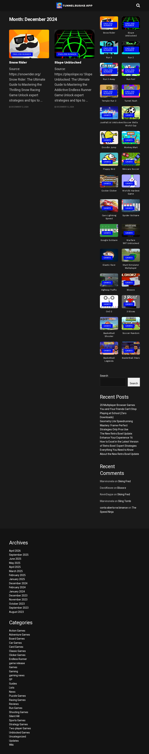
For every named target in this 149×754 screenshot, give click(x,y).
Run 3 (109, 57)
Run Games (15, 708)
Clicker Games (17, 655)
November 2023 (18, 599)
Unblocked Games (19, 732)
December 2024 (18, 583)
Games (107, 115)
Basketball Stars (131, 358)
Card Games (16, 646)
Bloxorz (131, 290)
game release (17, 663)
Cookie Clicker (109, 190)
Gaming (13, 671)
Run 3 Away (109, 79)
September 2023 (19, 607)
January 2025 (17, 579)
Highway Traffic (109, 290)
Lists (11, 687)
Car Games (15, 642)
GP (10, 679)
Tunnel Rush (130, 101)
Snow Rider (18, 62)
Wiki (11, 744)
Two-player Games (20, 728)
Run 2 (131, 57)
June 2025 (15, 558)
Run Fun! (130, 79)
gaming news (17, 675)
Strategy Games (18, 724)
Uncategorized (17, 736)
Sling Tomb (124, 501)
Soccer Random (130, 333)
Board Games (17, 638)
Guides (13, 683)
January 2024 (17, 591)
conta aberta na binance (114, 507)
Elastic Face (109, 265)
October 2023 (17, 603)
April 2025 (15, 567)
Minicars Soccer (130, 169)
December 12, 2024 (20, 107)
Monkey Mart (131, 147)
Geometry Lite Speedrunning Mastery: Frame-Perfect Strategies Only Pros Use (116, 425)
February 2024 (17, 587)
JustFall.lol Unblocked (112, 122)
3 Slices (131, 311)
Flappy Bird (109, 169)
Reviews (14, 704)
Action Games (17, 630)
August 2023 (16, 611)
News (12, 691)
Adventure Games (19, 634)
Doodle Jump (109, 147)
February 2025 (17, 575)
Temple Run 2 (109, 101)
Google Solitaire (109, 240)
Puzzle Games (17, 695)
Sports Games (17, 720)
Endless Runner (22, 54)
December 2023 (18, 595)
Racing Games (17, 700)
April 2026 (15, 550)
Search (104, 375)
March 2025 (16, 571)
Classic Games (17, 651)
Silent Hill (14, 716)
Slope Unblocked (68, 62)
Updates (14, 740)
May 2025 (14, 562)
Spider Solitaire (130, 215)
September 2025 (19, 554)
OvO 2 (109, 311)
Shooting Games (18, 712)
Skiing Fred (124, 481)
